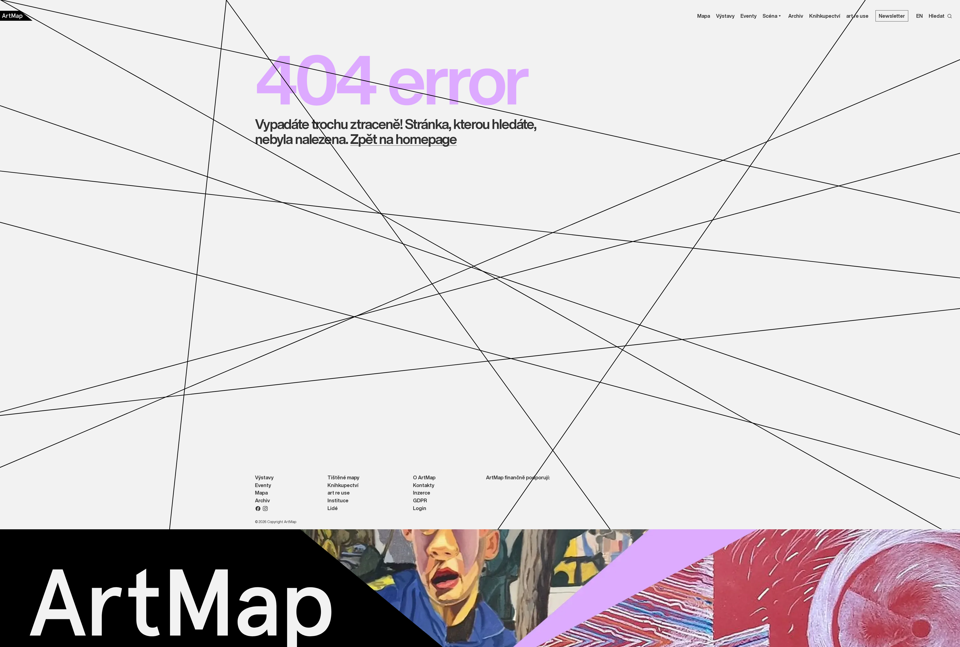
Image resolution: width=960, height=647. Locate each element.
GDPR (420, 500)
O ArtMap (424, 477)
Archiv (262, 500)
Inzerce (421, 493)
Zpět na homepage (403, 138)
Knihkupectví (343, 485)
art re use (339, 493)
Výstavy (264, 477)
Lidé (333, 508)
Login (419, 508)
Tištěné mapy (343, 477)
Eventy (263, 485)
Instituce (338, 500)
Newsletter (892, 15)
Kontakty (423, 485)
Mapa (261, 493)
